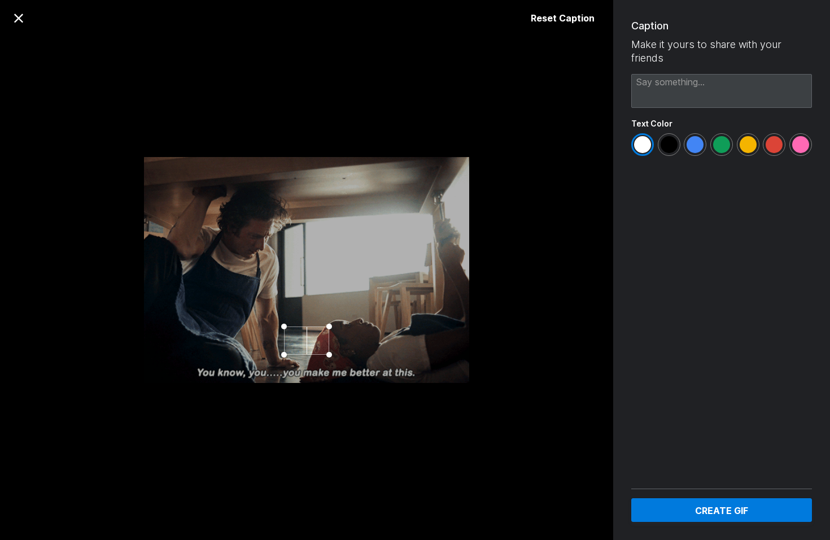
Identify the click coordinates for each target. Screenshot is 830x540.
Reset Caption (563, 18)
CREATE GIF (721, 510)
